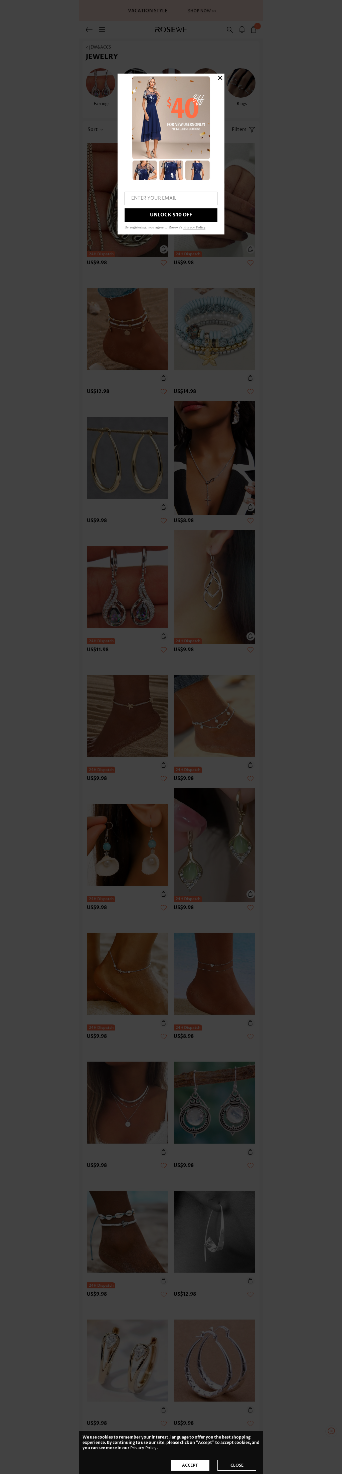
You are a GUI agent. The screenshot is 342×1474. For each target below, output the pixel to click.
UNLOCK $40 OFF (171, 215)
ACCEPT (190, 1465)
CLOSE (236, 1465)
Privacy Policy (143, 1448)
